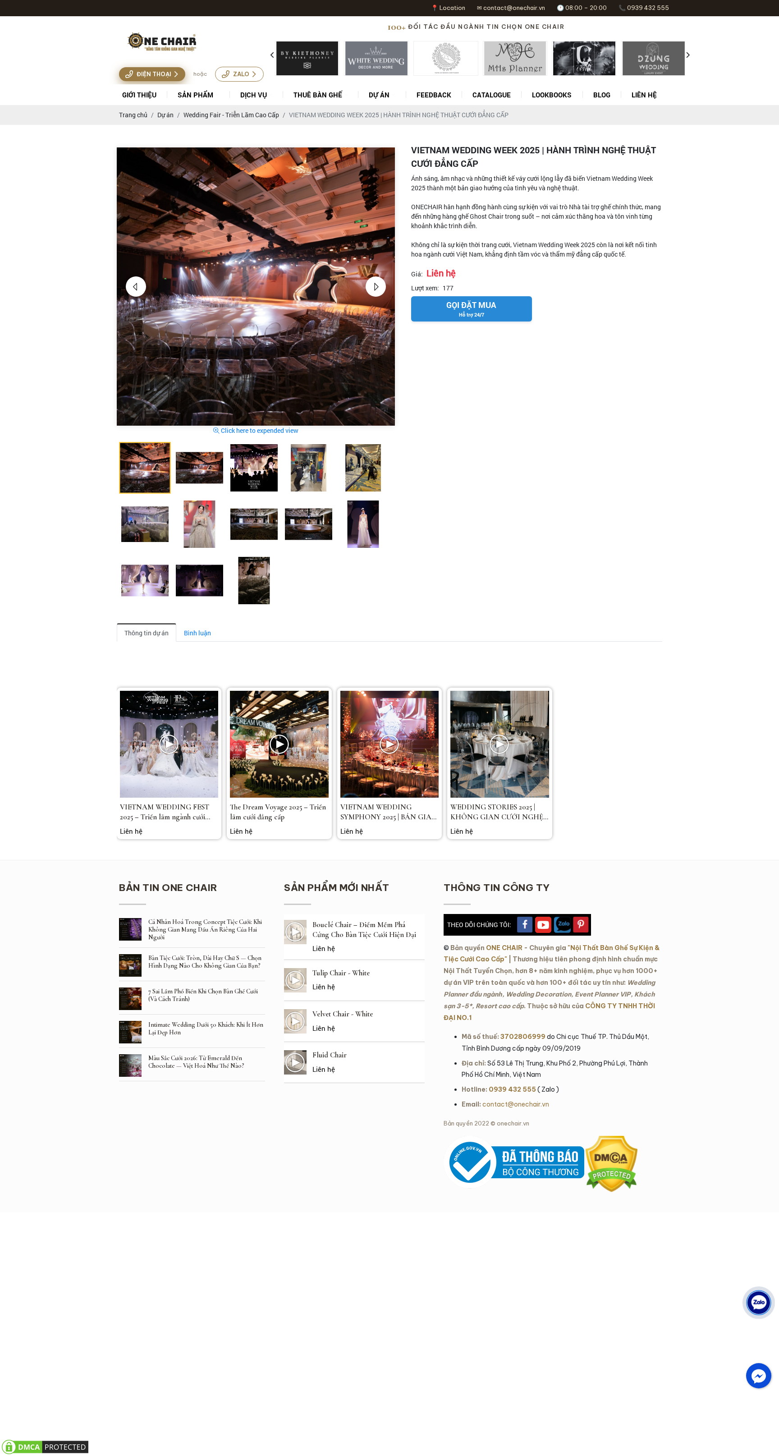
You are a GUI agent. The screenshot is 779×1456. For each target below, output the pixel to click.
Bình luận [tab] (197, 633)
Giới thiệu (139, 94)
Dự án (379, 94)
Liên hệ (644, 94)
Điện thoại (154, 74)
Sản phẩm (195, 94)
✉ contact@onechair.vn (511, 7)
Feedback (434, 94)
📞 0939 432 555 (644, 7)
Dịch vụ (253, 94)
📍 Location (448, 7)
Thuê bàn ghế (317, 94)
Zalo (241, 74)
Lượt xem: (425, 288)
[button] (136, 286)
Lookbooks (552, 94)
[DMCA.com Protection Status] (611, 1140)
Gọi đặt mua (471, 308)
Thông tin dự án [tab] (146, 633)
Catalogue (491, 94)
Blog (601, 94)
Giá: (417, 274)
